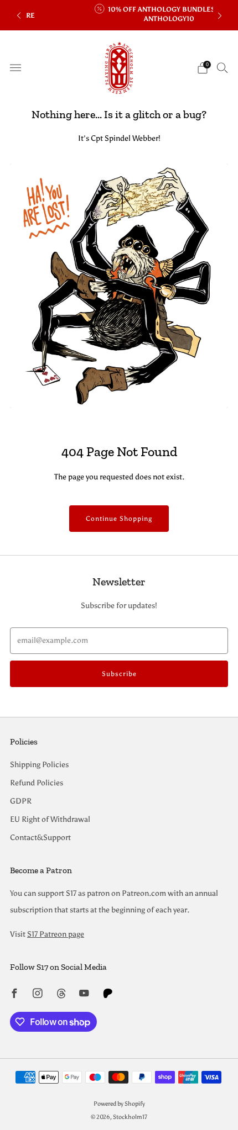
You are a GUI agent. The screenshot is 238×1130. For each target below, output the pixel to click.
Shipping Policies (39, 764)
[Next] (219, 15)
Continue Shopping (119, 518)
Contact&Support (40, 837)
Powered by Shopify (119, 1103)
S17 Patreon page (55, 934)
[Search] (222, 67)
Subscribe (119, 674)
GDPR (21, 801)
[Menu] (15, 67)
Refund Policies (36, 783)
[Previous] (18, 15)
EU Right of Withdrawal (50, 819)
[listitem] (119, 15)
